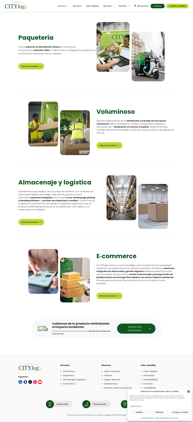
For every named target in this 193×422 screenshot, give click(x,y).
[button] (188, 391)
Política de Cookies (147, 418)
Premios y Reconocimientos (118, 387)
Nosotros (77, 6)
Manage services (136, 406)
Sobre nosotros (112, 371)
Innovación (148, 375)
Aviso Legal (174, 418)
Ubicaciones (142, 6)
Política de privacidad (162, 418)
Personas (148, 383)
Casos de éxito (99, 404)
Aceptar (139, 412)
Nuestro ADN (62, 404)
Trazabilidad (149, 387)
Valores (108, 375)
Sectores (107, 6)
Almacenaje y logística (74, 379)
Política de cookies (94, 415)
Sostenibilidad (150, 379)
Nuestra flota (110, 383)
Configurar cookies (180, 412)
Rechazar (159, 412)
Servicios (62, 6)
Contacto (157, 6)
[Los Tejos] (20, 383)
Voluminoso (69, 371)
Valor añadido (92, 6)
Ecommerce (69, 383)
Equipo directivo (112, 379)
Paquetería (68, 375)
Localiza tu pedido (177, 6)
